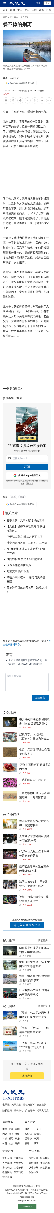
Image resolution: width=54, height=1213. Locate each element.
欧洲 (36, 1138)
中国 (19, 10)
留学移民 (45, 1158)
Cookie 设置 (27, 1206)
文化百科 (7, 1158)
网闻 (17, 1143)
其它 (36, 1143)
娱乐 (17, 1138)
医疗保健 (33, 1163)
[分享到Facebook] (6, 101)
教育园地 (7, 1172)
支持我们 (27, 1075)
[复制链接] (28, 100)
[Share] (21, 727)
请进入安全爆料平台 (27, 925)
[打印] (35, 101)
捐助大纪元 (43, 1110)
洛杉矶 (28, 1134)
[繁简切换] (49, 101)
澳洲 (27, 1143)
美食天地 (45, 1167)
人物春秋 (18, 1167)
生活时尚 (45, 1163)
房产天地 (33, 1158)
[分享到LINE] (13, 101)
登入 (47, 3)
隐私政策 (7, 1110)
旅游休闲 (33, 1172)
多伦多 (37, 1134)
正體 (38, 3)
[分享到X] (20, 101)
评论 (41, 10)
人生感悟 (7, 1163)
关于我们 (16, 1104)
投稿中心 (18, 1110)
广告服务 (30, 1110)
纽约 (27, 1129)
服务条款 (41, 1104)
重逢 (22, 497)
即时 (12, 10)
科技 (4, 1138)
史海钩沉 (7, 1167)
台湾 (48, 10)
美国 (27, 10)
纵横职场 (33, 1167)
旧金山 (37, 1129)
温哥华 (28, 1138)
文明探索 (18, 1158)
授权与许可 (29, 1104)
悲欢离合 (14, 17)
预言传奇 (18, 1172)
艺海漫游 (7, 1177)
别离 (13, 497)
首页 (5, 10)
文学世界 (18, 1163)
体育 (4, 1143)
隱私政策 (29, 483)
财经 (11, 1138)
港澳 (17, 1134)
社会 (11, 1143)
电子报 (6, 1104)
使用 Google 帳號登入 (29, 475)
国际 (34, 10)
